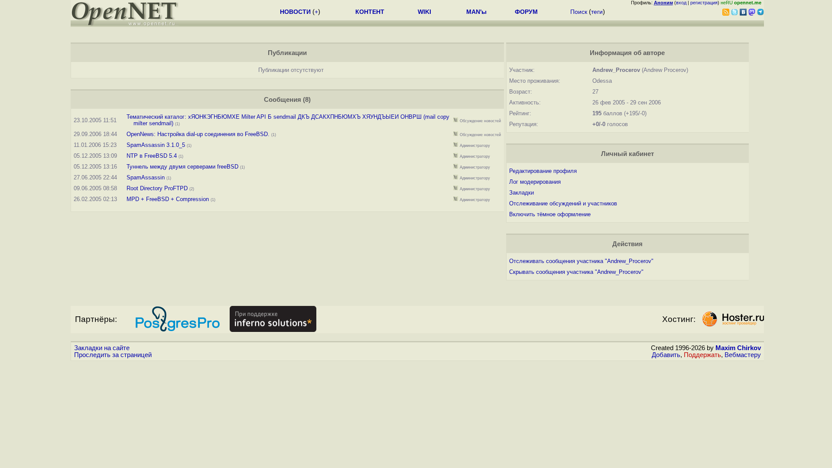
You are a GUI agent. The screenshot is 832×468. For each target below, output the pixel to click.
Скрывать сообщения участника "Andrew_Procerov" (576, 272)
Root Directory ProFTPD (157, 188)
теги (597, 11)
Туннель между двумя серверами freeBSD (182, 166)
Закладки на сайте (102, 347)
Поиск (578, 11)
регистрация (704, 2)
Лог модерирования (535, 182)
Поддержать (702, 354)
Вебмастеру (743, 354)
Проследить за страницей (113, 354)
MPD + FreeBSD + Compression (168, 199)
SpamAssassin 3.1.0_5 (156, 145)
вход (681, 2)
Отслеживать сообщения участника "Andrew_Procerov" (581, 261)
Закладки (521, 192)
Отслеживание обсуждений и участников (563, 203)
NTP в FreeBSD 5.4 (152, 156)
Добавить (666, 354)
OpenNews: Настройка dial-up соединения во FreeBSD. (198, 134)
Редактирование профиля (543, 171)
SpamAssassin (146, 177)
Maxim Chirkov (738, 347)
